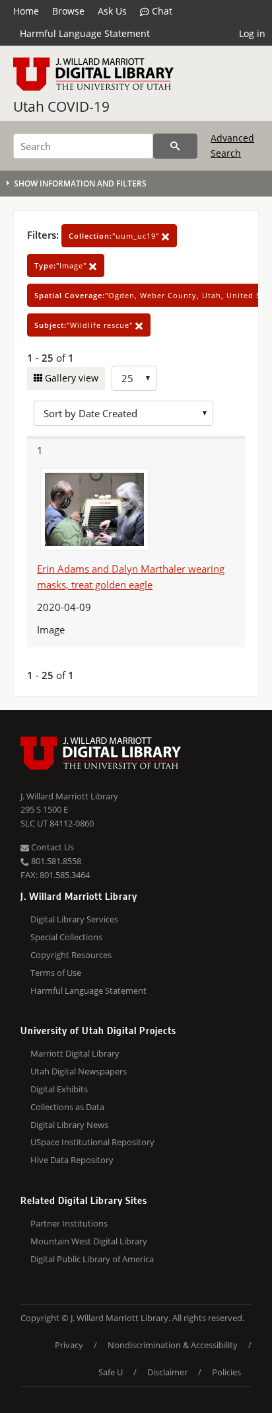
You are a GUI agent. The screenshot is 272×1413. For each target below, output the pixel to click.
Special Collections (66, 937)
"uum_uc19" (115, 236)
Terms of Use (55, 973)
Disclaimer (167, 1372)
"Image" (61, 265)
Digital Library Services (74, 919)
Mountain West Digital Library (88, 1241)
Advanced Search (232, 145)
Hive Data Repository (72, 1160)
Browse (68, 11)
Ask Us (112, 11)
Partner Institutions (69, 1223)
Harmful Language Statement (85, 33)
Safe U (110, 1372)
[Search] (175, 146)
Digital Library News (69, 1125)
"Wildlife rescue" (84, 325)
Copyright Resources (71, 955)
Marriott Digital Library (74, 1053)
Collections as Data (67, 1107)
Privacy (69, 1345)
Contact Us (51, 847)
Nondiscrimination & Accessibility (173, 1345)
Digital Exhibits (59, 1089)
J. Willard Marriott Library (69, 796)
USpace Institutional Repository (92, 1142)
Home (26, 11)
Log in (252, 33)
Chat (160, 11)
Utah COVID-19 (61, 106)
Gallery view (70, 378)
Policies (226, 1372)
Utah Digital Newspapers (78, 1071)
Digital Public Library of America (92, 1259)
